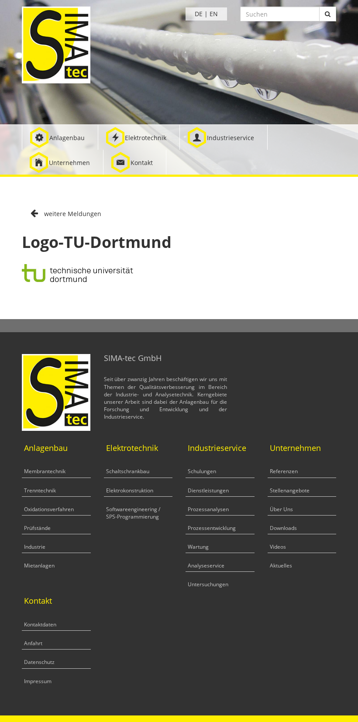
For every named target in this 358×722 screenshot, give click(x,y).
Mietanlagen (39, 565)
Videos (278, 546)
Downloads (283, 528)
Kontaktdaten (40, 624)
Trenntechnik (40, 490)
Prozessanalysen (208, 509)
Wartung (198, 546)
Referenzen (284, 471)
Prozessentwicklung (212, 528)
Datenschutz (39, 662)
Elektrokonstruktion (129, 490)
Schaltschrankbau (127, 471)
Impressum (38, 681)
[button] (60, 137)
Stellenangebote (290, 490)
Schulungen (202, 471)
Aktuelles (281, 565)
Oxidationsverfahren (49, 509)
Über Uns (281, 509)
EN (214, 14)
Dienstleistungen (208, 490)
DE (199, 14)
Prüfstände (37, 528)
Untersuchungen (208, 584)
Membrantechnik (44, 471)
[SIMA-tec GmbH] (56, 44)
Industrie (34, 546)
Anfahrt (33, 643)
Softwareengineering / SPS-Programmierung (133, 512)
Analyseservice (206, 565)
